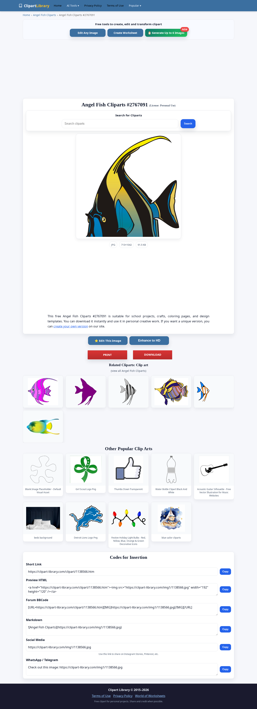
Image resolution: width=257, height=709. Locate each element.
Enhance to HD (149, 340)
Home (58, 5)
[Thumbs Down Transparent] (128, 469)
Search (188, 123)
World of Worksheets (150, 696)
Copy (225, 571)
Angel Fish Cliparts (44, 15)
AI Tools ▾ (73, 5)
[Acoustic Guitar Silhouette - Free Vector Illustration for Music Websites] (214, 469)
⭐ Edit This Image (108, 340)
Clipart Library (119, 690)
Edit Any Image (88, 33)
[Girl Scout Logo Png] (86, 469)
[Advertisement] (128, 69)
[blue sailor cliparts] (171, 518)
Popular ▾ (135, 5)
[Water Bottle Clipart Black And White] (171, 469)
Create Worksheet (125, 33)
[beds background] (43, 518)
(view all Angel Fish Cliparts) (128, 371)
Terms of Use (115, 5)
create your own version (70, 326)
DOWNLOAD (152, 354)
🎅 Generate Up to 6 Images (167, 32)
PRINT (107, 355)
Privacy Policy (93, 5)
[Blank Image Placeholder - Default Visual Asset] (43, 469)
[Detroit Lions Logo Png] (86, 518)
